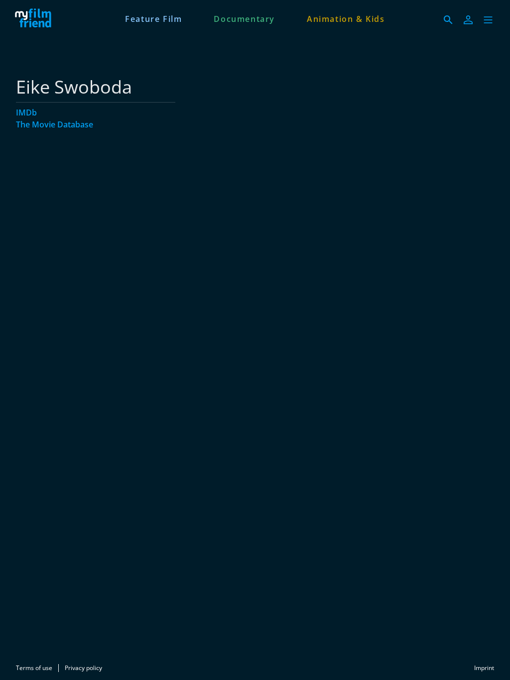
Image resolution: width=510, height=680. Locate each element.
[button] (488, 20)
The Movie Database (54, 124)
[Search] (448, 20)
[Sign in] (468, 20)
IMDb (26, 112)
